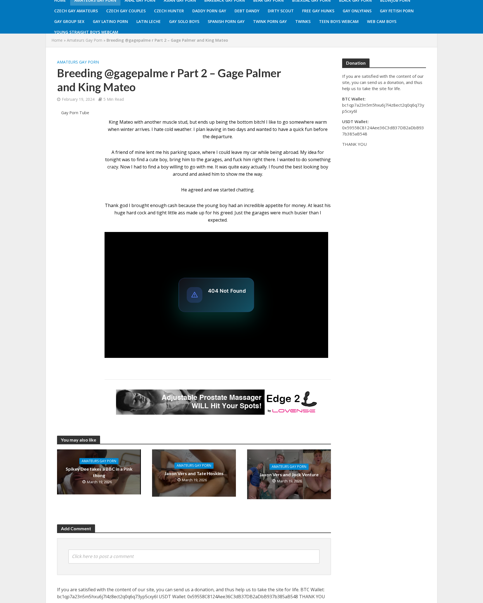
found (277, 167)
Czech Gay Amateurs (76, 10)
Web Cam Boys (381, 21)
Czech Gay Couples (126, 10)
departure (221, 136)
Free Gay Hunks (318, 10)
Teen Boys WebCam (339, 21)
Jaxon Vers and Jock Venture (289, 474)
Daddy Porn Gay (209, 10)
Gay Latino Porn (110, 21)
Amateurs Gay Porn (84, 40)
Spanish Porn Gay (226, 21)
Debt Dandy (247, 10)
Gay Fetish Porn (397, 10)
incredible (254, 205)
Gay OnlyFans (357, 10)
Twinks (303, 21)
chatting (245, 190)
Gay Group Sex (69, 21)
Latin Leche (148, 21)
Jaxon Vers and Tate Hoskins (194, 473)
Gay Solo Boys (184, 21)
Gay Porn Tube (75, 112)
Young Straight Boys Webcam (86, 32)
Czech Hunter (169, 10)
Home (57, 40)
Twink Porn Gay (270, 21)
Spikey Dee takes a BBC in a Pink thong (99, 472)
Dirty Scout (281, 10)
